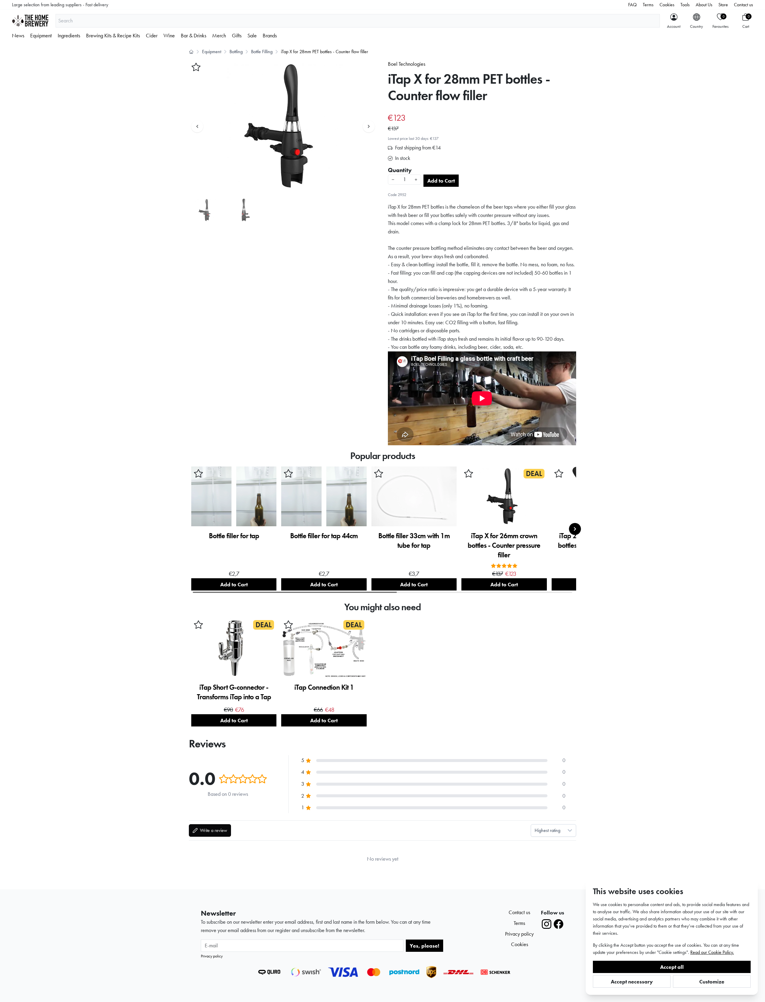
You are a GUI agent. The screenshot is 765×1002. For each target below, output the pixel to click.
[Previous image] (197, 126)
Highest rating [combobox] (547, 830)
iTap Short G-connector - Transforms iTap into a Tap (234, 692)
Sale (252, 35)
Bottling (236, 51)
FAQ (632, 4)
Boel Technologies (406, 64)
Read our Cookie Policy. (712, 952)
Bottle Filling (262, 51)
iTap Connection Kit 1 (324, 687)
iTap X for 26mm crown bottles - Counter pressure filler (504, 545)
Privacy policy (212, 956)
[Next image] (369, 126)
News (18, 35)
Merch (219, 35)
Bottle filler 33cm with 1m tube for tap (414, 540)
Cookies (667, 4)
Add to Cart (441, 180)
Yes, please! (424, 945)
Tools (685, 4)
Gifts (236, 35)
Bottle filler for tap (234, 535)
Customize (711, 981)
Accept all (672, 966)
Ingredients (69, 35)
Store (723, 4)
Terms (648, 4)
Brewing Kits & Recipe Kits (113, 35)
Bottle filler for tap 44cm (324, 535)
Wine (169, 35)
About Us (704, 4)
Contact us (743, 4)
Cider (151, 35)
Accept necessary (632, 981)
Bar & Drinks (193, 35)
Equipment (41, 35)
